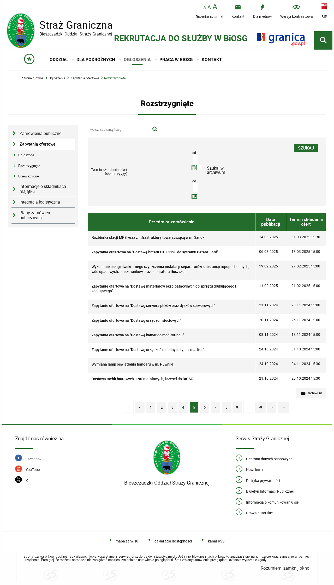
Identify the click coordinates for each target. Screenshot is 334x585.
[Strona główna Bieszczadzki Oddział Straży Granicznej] (167, 457)
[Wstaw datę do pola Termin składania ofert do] (194, 196)
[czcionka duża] (215, 6)
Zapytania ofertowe (84, 78)
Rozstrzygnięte (115, 78)
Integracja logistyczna (40, 202)
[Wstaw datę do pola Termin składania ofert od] (194, 167)
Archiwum (314, 393)
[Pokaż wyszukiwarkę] (323, 40)
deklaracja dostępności (173, 541)
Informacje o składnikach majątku (43, 189)
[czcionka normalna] (205, 7)
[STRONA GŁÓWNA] (29, 60)
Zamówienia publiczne (40, 133)
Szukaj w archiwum (216, 169)
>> (281, 406)
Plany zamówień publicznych (35, 215)
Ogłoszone (26, 155)
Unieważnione (28, 176)
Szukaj (155, 129)
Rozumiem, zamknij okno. (286, 568)
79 (258, 406)
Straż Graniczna (60, 25)
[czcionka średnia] (209, 7)
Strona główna (33, 78)
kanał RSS (216, 541)
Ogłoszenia (57, 78)
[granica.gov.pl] (280, 39)
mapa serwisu (127, 541)
